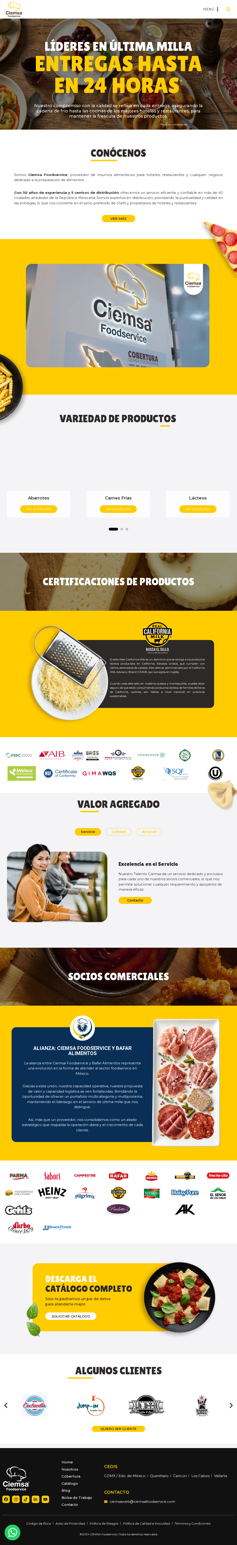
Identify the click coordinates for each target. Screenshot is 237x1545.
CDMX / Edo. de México (124, 1476)
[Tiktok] (25, 1499)
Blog (66, 1490)
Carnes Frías (118, 498)
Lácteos (198, 498)
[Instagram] (15, 1499)
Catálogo (70, 1483)
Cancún (180, 1476)
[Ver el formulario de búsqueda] (228, 9)
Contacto (70, 1504)
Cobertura (71, 1476)
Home (67, 1462)
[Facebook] (6, 1499)
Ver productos (38, 509)
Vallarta (220, 1476)
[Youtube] (45, 1499)
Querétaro (159, 1476)
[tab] (88, 832)
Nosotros (70, 1469)
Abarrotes (38, 498)
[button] (118, 316)
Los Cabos (200, 1476)
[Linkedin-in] (35, 1499)
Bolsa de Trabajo (77, 1497)
